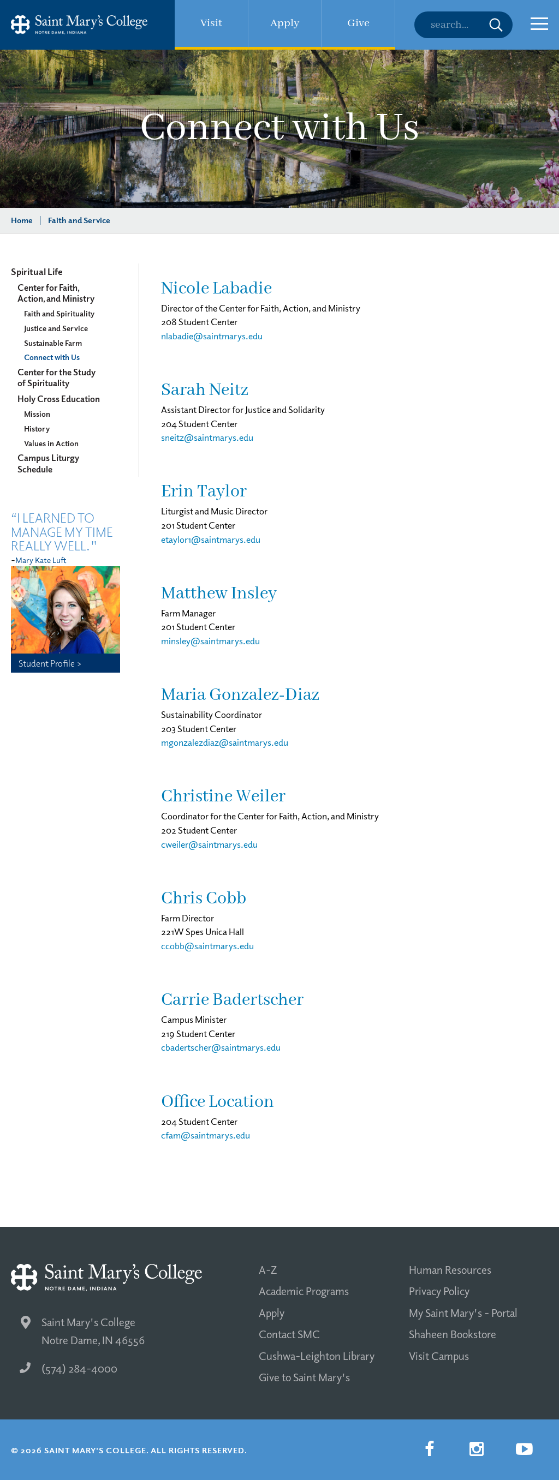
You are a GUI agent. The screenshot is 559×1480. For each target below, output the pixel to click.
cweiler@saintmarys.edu (209, 844)
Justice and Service (56, 328)
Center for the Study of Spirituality (56, 377)
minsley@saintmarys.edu (210, 640)
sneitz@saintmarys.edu (207, 437)
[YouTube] (524, 1449)
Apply (271, 1312)
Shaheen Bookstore (452, 1334)
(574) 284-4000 (79, 1368)
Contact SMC (289, 1334)
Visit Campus (439, 1356)
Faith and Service (79, 220)
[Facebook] (429, 1449)
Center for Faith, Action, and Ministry (55, 293)
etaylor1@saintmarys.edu (210, 539)
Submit (496, 25)
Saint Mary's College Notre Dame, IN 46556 (93, 1331)
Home (22, 220)
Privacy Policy (439, 1291)
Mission (37, 413)
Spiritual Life (37, 271)
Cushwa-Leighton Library (316, 1356)
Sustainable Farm (53, 342)
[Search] (463, 24)
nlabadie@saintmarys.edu (212, 335)
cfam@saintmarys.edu (205, 1135)
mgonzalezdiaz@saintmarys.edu (224, 742)
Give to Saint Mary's (304, 1377)
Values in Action (51, 443)
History (37, 428)
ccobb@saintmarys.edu (207, 945)
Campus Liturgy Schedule (48, 463)
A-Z (268, 1269)
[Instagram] (476, 1449)
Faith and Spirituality (59, 313)
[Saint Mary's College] (79, 24)
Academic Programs (304, 1291)
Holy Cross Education (58, 398)
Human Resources (450, 1269)
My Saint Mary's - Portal (463, 1312)
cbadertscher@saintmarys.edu (221, 1047)
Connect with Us (52, 357)
